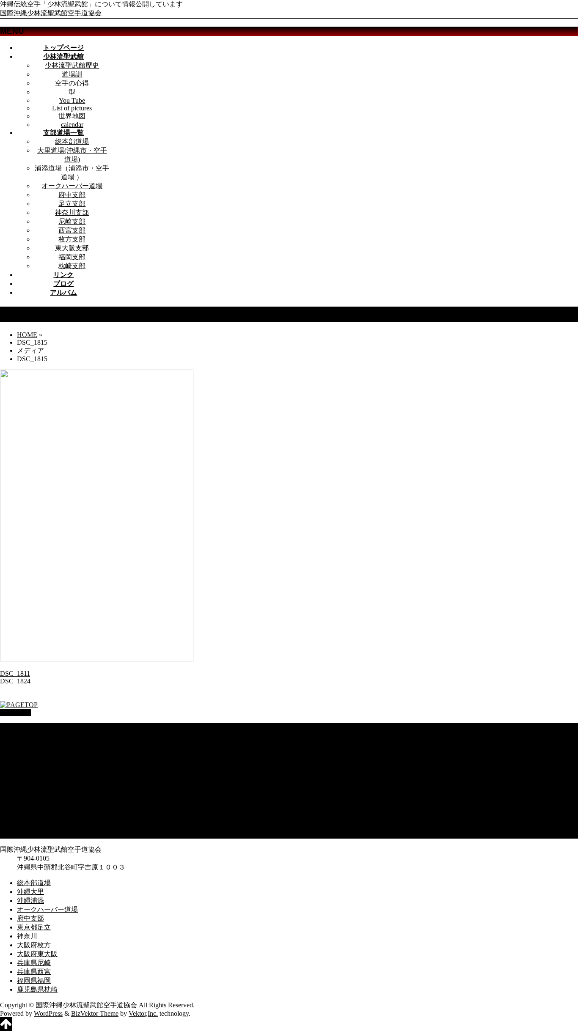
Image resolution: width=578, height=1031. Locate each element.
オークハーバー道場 (71, 185)
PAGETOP (15, 712)
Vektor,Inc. (143, 1013)
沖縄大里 (30, 736)
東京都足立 (34, 771)
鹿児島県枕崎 (37, 833)
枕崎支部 (71, 265)
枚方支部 (71, 239)
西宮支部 (71, 230)
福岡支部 (71, 256)
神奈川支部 (72, 212)
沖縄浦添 (30, 745)
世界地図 (71, 116)
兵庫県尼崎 (34, 807)
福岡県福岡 (34, 824)
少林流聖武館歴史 (72, 65)
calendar (72, 124)
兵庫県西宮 (34, 816)
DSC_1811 (15, 673)
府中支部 (71, 194)
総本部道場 (72, 141)
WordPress (48, 1013)
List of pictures (72, 108)
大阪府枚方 (34, 789)
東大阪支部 (72, 248)
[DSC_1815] (96, 659)
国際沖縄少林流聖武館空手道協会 (51, 12)
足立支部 (71, 203)
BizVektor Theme (94, 1013)
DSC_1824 (15, 681)
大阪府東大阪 (37, 798)
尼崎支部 (71, 221)
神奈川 (27, 780)
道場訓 (72, 74)
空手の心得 (72, 83)
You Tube (72, 100)
